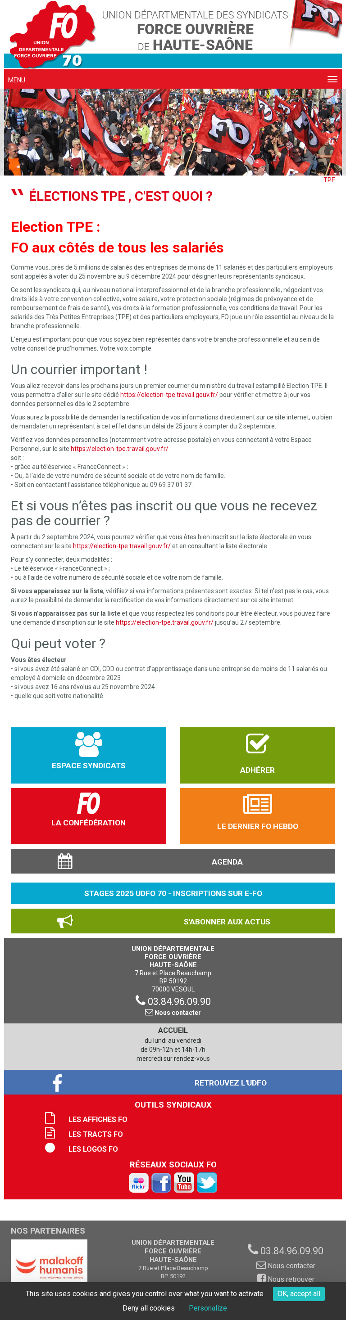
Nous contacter (177, 1012)
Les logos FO (93, 1149)
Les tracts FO (95, 1134)
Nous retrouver (290, 1279)
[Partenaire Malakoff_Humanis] (49, 1267)
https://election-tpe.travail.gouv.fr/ (169, 394)
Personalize (208, 1308)
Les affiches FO (97, 1119)
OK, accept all (299, 1293)
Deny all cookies (149, 1308)
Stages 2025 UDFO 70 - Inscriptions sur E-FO (173, 893)
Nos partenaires (48, 1231)
